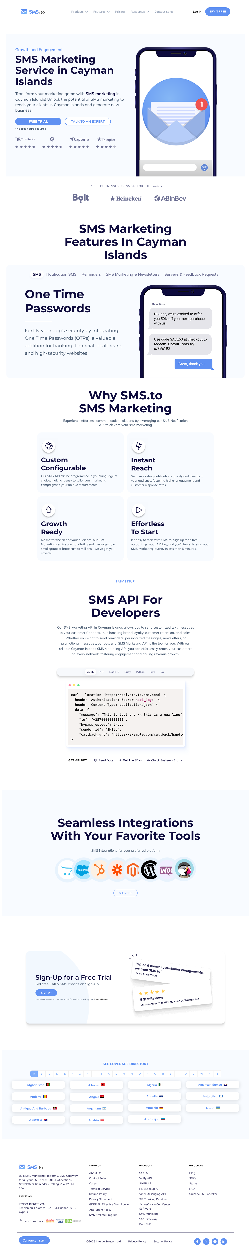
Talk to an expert (88, 121)
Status (193, 1183)
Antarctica (210, 1096)
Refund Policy (98, 1194)
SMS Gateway (148, 1219)
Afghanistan (36, 1085)
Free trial (38, 121)
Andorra (36, 1096)
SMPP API (145, 1183)
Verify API (145, 1178)
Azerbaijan (152, 1119)
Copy (178, 692)
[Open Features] (108, 12)
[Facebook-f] (197, 1241)
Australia (36, 1120)
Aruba (210, 1108)
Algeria (152, 1085)
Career (93, 1183)
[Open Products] (86, 12)
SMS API (144, 1173)
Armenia (152, 1107)
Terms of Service (99, 1188)
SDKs (192, 1178)
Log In (197, 11)
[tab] (37, 274)
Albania (94, 1085)
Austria (94, 1120)
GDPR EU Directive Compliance (109, 1204)
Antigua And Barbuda (36, 1108)
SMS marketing (100, 93)
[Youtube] (215, 1241)
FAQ (192, 1188)
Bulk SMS (145, 1224)
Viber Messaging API (152, 1194)
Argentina (94, 1108)
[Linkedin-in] (223, 1241)
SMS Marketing (149, 1213)
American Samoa (210, 1084)
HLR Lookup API (149, 1188)
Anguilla (152, 1096)
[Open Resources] (147, 12)
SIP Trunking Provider (153, 1199)
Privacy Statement (100, 1199)
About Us (95, 1173)
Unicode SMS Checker (203, 1194)
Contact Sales (97, 1178)
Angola (94, 1097)
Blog (192, 1173)
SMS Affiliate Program (103, 1215)
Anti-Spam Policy (100, 1209)
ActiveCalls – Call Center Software (154, 1206)
